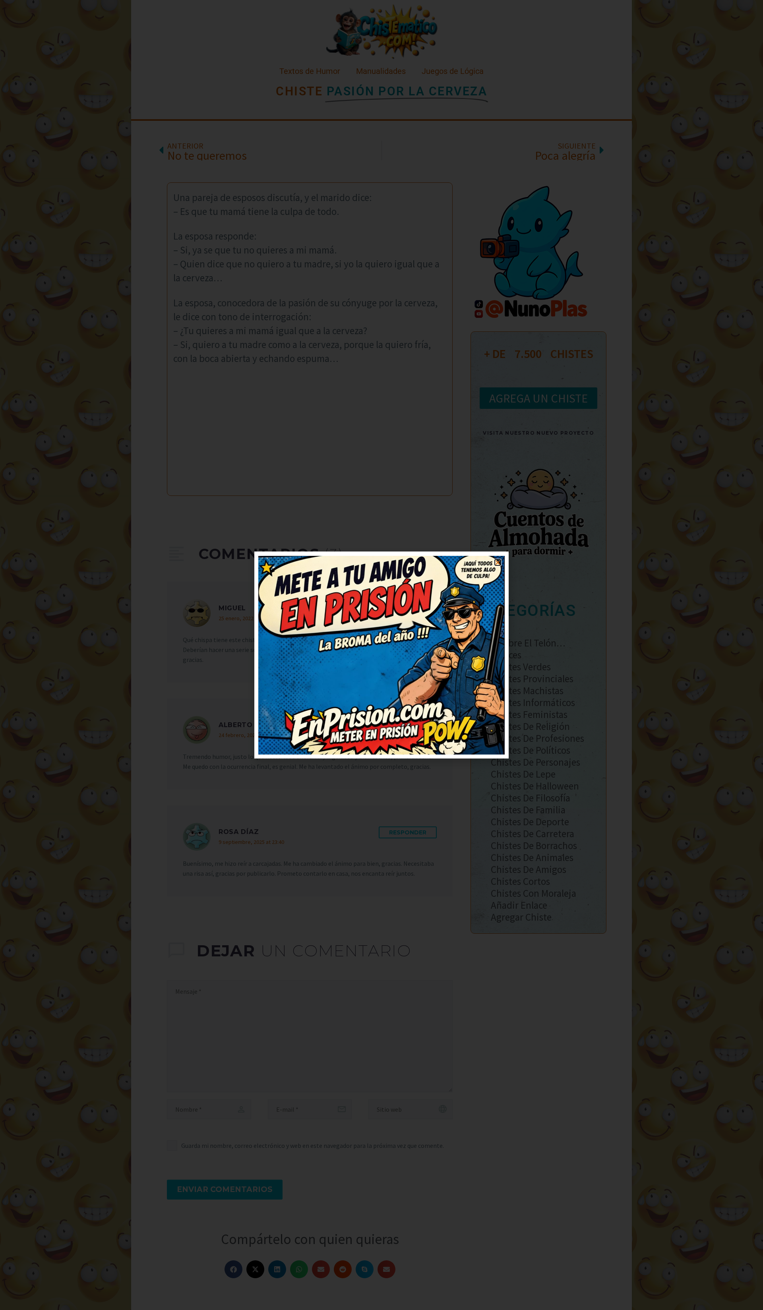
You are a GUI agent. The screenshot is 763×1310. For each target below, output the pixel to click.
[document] (381, 655)
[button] (498, 562)
